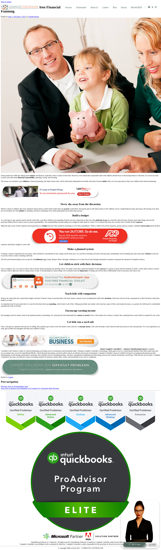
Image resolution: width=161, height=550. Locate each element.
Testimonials (81, 7)
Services (68, 7)
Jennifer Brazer (33, 17)
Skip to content (6, 2)
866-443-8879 (136, 7)
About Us (94, 7)
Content (10, 377)
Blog (115, 7)
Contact (105, 7)
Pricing (124, 7)
